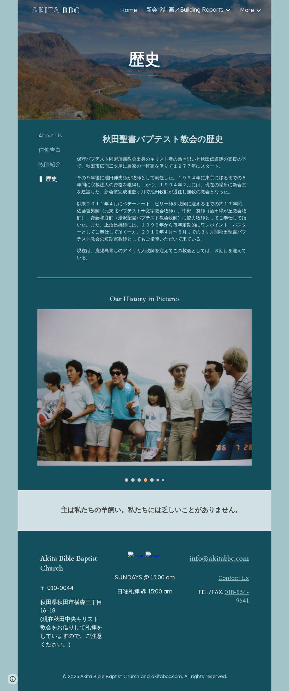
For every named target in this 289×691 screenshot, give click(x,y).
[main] (144, 60)
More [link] (247, 9)
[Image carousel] (144, 395)
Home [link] (128, 9)
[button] (13, 679)
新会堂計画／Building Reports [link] (184, 9)
